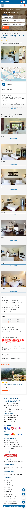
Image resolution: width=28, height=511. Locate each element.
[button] (21, 2)
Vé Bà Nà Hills (7, 491)
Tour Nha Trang (8, 484)
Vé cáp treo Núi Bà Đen (10, 498)
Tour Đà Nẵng (8, 479)
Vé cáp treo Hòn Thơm (10, 500)
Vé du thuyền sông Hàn (10, 502)
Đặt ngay (22, 390)
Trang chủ (3, 32)
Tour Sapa (7, 486)
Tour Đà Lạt (7, 481)
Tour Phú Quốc (8, 488)
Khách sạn (9, 32)
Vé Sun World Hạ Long (10, 495)
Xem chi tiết (13, 138)
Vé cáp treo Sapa (8, 493)
